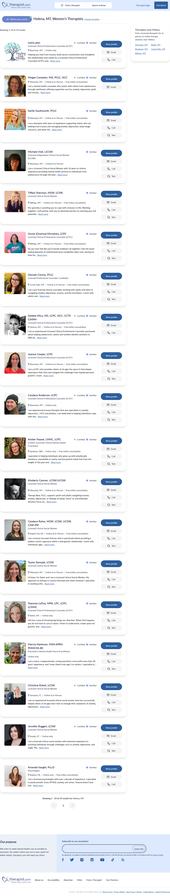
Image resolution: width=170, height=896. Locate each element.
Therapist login (143, 5)
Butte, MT (155, 44)
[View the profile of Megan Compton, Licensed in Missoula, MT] (15, 86)
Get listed (161, 5)
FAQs (79, 879)
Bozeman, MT (141, 49)
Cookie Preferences (162, 892)
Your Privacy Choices (134, 892)
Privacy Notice (158, 855)
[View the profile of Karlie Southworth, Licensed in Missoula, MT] (15, 119)
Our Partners (112, 879)
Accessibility (53, 879)
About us (39, 879)
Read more (55, 60)
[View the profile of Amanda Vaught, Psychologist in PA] (15, 776)
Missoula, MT (141, 44)
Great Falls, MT (158, 49)
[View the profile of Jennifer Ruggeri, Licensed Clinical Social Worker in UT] (15, 735)
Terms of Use (108, 892)
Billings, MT (140, 53)
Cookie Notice (148, 892)
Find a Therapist (94, 879)
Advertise (68, 879)
